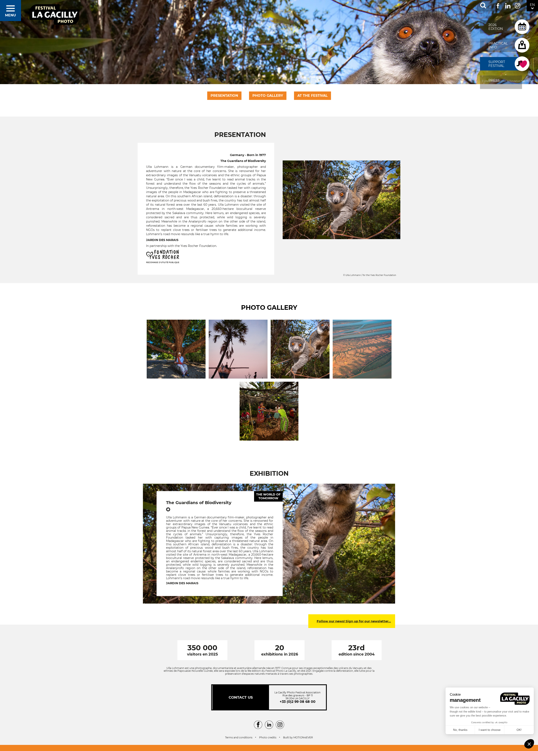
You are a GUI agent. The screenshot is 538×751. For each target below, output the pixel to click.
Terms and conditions (238, 737)
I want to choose (490, 729)
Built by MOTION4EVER (298, 737)
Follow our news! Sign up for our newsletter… (354, 621)
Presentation (224, 96)
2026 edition (495, 27)
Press (494, 80)
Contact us (241, 697)
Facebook (498, 5)
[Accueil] (54, 14)
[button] (529, 744)
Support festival (496, 64)
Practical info (498, 45)
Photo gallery (267, 96)
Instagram (517, 5)
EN (532, 5)
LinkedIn (507, 5)
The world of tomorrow (268, 496)
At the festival (312, 96)
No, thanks (460, 729)
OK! (519, 729)
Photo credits (267, 737)
